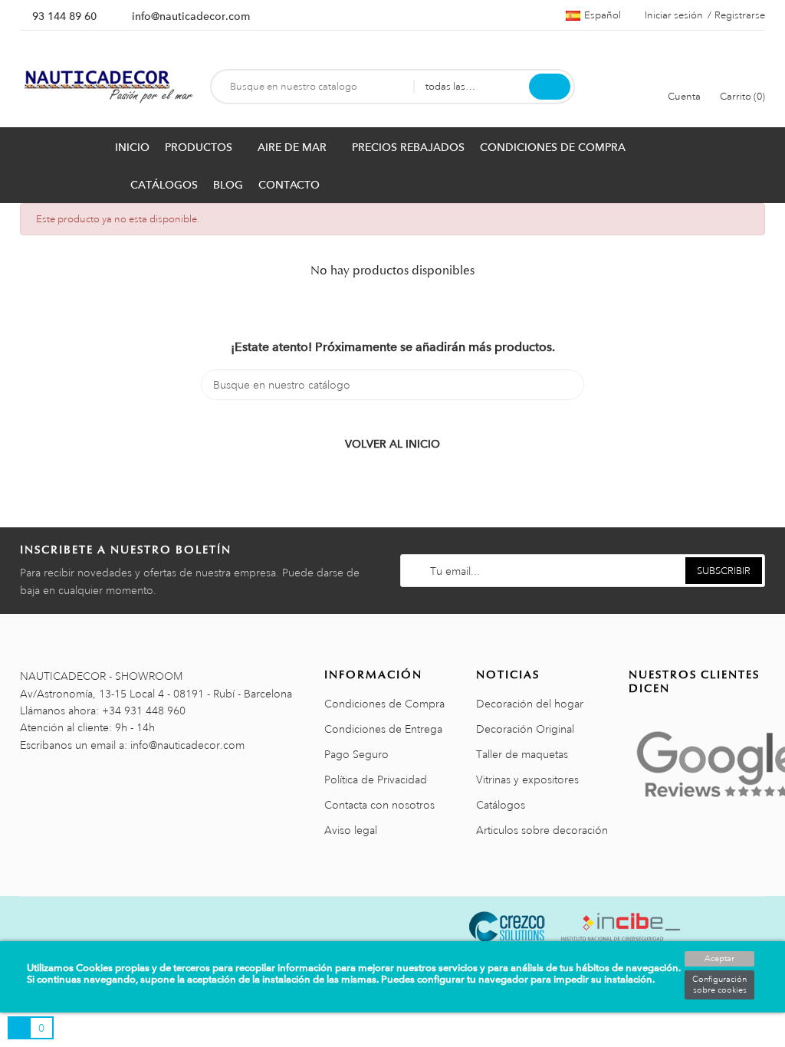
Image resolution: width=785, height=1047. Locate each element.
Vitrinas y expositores (527, 779)
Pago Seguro (356, 754)
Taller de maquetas (522, 754)
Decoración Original (525, 729)
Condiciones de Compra (384, 704)
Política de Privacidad (375, 779)
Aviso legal (350, 830)
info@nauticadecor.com (191, 16)
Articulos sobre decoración (542, 830)
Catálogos (500, 805)
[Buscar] (549, 87)
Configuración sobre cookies (719, 985)
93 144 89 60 (64, 16)
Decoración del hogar (529, 704)
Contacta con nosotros (379, 805)
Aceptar (719, 958)
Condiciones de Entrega (383, 729)
